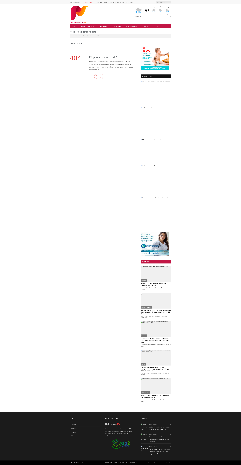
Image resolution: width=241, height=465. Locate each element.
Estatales (104, 26)
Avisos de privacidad (165, 462)
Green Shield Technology (120, 462)
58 (170, 446)
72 (170, 434)
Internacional (131, 26)
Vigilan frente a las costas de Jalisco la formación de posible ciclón (117, 2)
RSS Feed (73, 436)
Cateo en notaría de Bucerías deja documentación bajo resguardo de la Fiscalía (159, 439)
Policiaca (145, 26)
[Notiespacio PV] (79, 14)
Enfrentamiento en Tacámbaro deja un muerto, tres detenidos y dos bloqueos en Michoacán (159, 452)
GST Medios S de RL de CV (75, 462)
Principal (73, 424)
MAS (157, 26)
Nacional (117, 26)
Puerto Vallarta (87, 26)
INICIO (74, 26)
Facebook (74, 428)
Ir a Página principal (98, 78)
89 (170, 424)
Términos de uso (153, 462)
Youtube (73, 432)
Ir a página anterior (98, 75)
